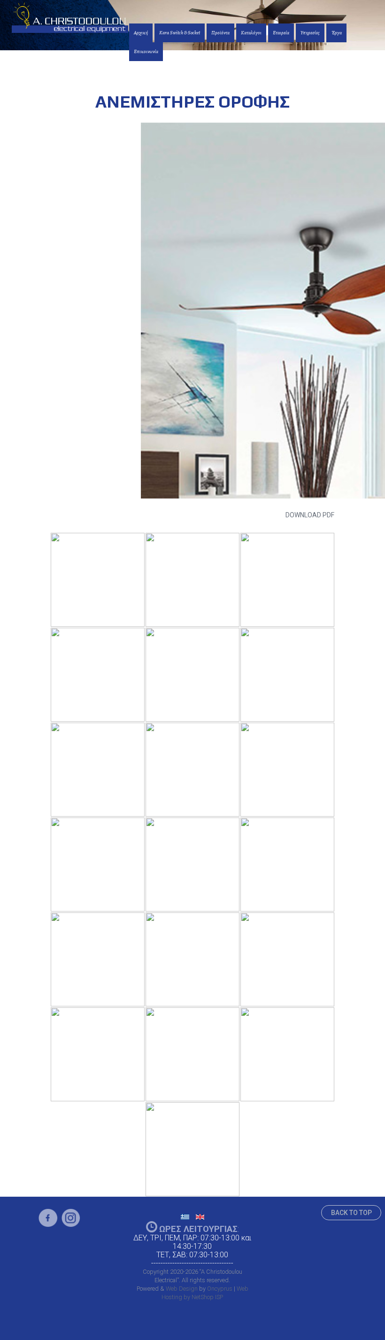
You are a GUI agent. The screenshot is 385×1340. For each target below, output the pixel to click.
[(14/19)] (192, 959)
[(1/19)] (98, 580)
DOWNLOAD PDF (309, 515)
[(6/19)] (287, 675)
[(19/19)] (192, 1149)
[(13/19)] (98, 959)
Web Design (182, 1288)
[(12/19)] (287, 865)
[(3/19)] (287, 580)
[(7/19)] (98, 770)
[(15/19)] (287, 959)
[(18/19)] (287, 1054)
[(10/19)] (98, 865)
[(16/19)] (98, 1054)
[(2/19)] (192, 580)
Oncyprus (219, 1288)
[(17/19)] (192, 1054)
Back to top (351, 1212)
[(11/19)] (192, 865)
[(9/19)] (287, 770)
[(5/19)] (192, 675)
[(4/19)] (98, 675)
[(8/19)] (192, 770)
